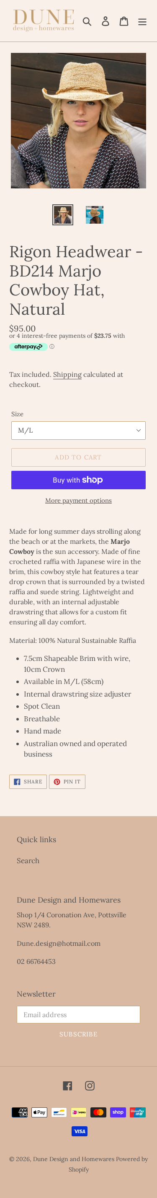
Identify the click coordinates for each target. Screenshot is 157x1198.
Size (17, 414)
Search (28, 860)
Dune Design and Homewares (73, 1159)
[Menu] (142, 21)
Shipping (67, 374)
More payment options (78, 500)
